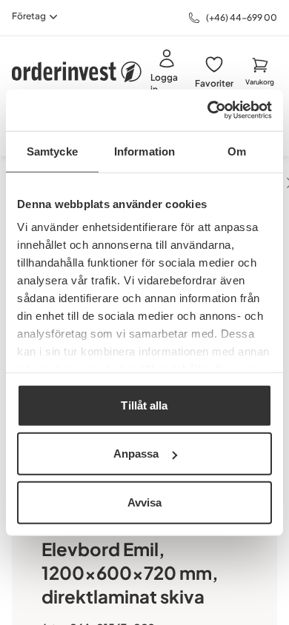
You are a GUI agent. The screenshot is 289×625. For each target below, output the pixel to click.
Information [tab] (144, 150)
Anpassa (136, 453)
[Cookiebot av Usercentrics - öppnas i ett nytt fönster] (208, 110)
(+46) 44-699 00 (241, 17)
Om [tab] (236, 150)
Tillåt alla (144, 404)
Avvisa (144, 501)
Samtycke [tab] (52, 150)
